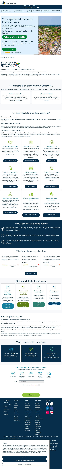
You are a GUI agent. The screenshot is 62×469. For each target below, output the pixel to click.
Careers (16, 412)
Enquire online (9, 49)
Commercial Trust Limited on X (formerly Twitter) (51, 404)
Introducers (16, 414)
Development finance (27, 43)
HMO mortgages (31, 186)
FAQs (15, 409)
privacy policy (34, 384)
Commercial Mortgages (31, 160)
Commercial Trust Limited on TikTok (47, 404)
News (15, 407)
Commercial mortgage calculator (23, 305)
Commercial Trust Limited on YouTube (51, 412)
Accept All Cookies (24, 457)
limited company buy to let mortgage (43, 327)
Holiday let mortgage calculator (37, 414)
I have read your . (30, 384)
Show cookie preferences (24, 464)
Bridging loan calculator (38, 304)
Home (15, 403)
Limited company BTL (10, 186)
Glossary (16, 410)
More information (37, 452)
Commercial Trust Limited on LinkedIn (47, 408)
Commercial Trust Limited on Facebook (51, 408)
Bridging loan (18, 43)
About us (16, 405)
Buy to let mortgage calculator (7, 306)
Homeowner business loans (31, 215)
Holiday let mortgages (51, 186)
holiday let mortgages (53, 326)
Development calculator (54, 303)
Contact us (16, 416)
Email (15, 381)
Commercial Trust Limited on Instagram (47, 412)
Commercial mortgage (9, 45)
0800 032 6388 (14, 36)
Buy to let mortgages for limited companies (29, 409)
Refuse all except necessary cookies (25, 460)
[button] (59, 2)
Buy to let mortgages (10, 160)
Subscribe (31, 395)
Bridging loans (51, 160)
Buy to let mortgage (8, 43)
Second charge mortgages (52, 215)
